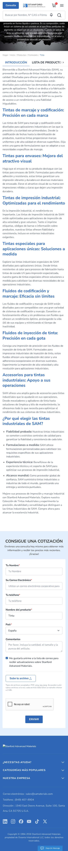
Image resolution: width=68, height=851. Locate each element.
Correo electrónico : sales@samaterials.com (28, 794)
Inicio (12, 55)
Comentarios (13, 639)
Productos (21, 55)
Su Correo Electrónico (19, 580)
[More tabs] (63, 62)
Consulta (11, 5)
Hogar (5, 55)
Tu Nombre (13, 565)
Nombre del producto (19, 609)
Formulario (33, 55)
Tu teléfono (13, 595)
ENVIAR (34, 719)
